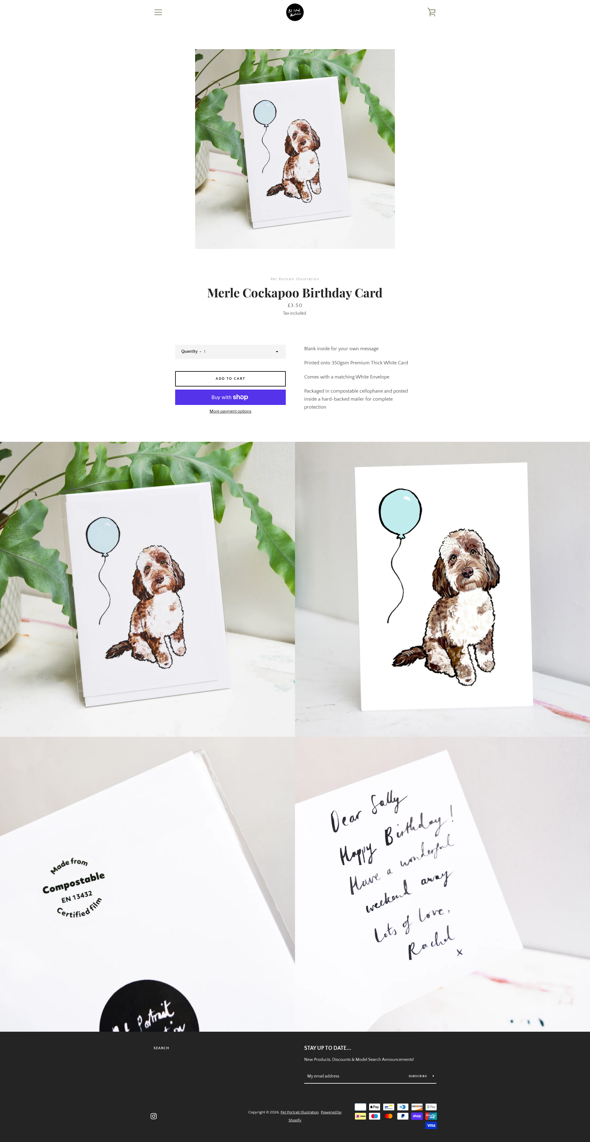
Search (161, 1048)
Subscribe (418, 1076)
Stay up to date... (327, 1048)
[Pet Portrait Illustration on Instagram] (154, 1116)
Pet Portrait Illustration (300, 1112)
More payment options (230, 411)
